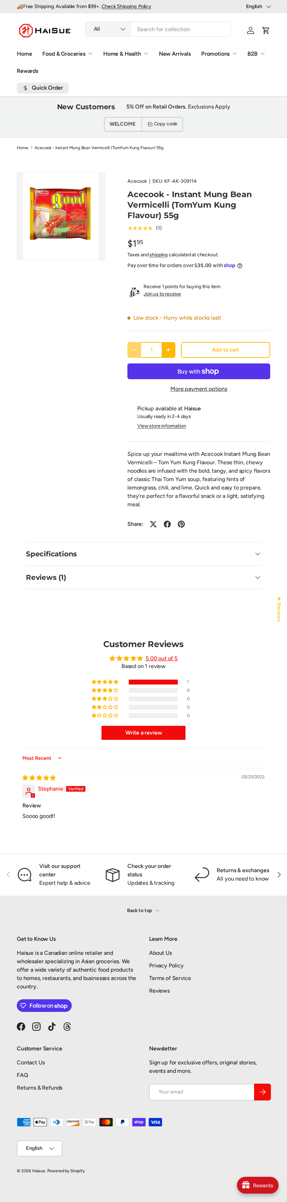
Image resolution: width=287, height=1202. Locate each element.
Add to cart (225, 350)
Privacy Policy (166, 965)
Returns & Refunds (39, 1087)
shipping (158, 255)
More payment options (198, 388)
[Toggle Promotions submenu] (234, 53)
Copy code (166, 124)
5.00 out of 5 (161, 658)
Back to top (140, 910)
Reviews (159, 990)
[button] (266, 30)
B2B (252, 53)
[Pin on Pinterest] (181, 524)
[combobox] (158, 29)
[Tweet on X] (153, 524)
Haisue (38, 1170)
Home (24, 53)
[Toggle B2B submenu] (262, 53)
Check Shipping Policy (126, 6)
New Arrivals (175, 53)
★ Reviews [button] (279, 608)
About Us (160, 953)
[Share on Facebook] (167, 524)
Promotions (215, 53)
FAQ (22, 1075)
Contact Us (30, 1062)
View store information (161, 426)
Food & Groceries (63, 53)
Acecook (137, 181)
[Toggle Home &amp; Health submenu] (146, 53)
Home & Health (122, 53)
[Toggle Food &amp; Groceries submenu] (90, 53)
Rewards (27, 71)
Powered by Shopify (66, 1170)
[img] (39, 777)
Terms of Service (170, 978)
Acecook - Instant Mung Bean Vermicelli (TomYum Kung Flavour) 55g (99, 148)
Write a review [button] (143, 732)
